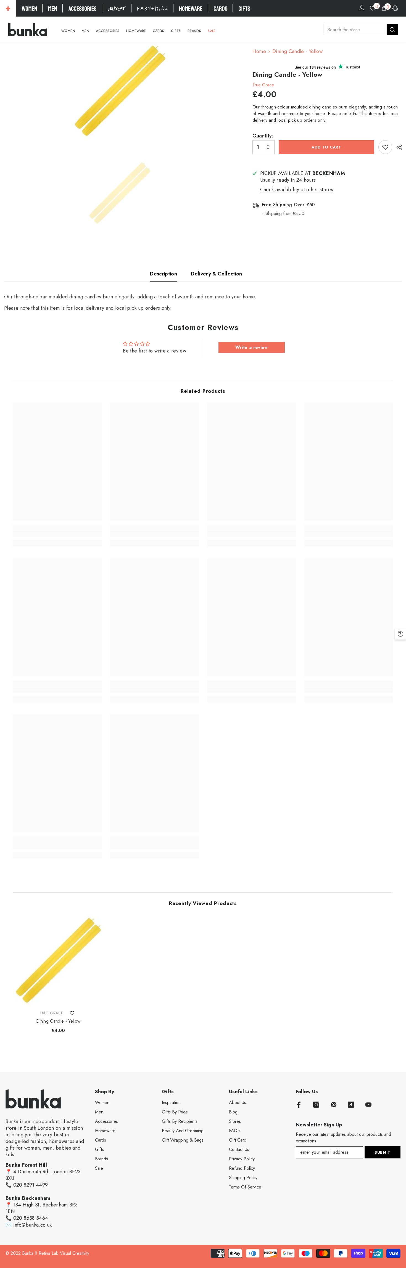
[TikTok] (351, 1104)
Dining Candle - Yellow (58, 1021)
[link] (57, 534)
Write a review (251, 347)
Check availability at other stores (296, 189)
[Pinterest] (333, 1104)
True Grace (263, 85)
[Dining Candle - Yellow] (58, 960)
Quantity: (263, 135)
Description (163, 273)
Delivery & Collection (216, 273)
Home (259, 51)
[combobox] (355, 29)
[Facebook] (298, 1104)
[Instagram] (316, 1104)
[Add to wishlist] (385, 147)
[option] (120, 91)
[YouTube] (368, 1104)
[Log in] (362, 8)
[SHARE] (397, 147)
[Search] (360, 29)
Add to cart (326, 147)
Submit (383, 1152)
